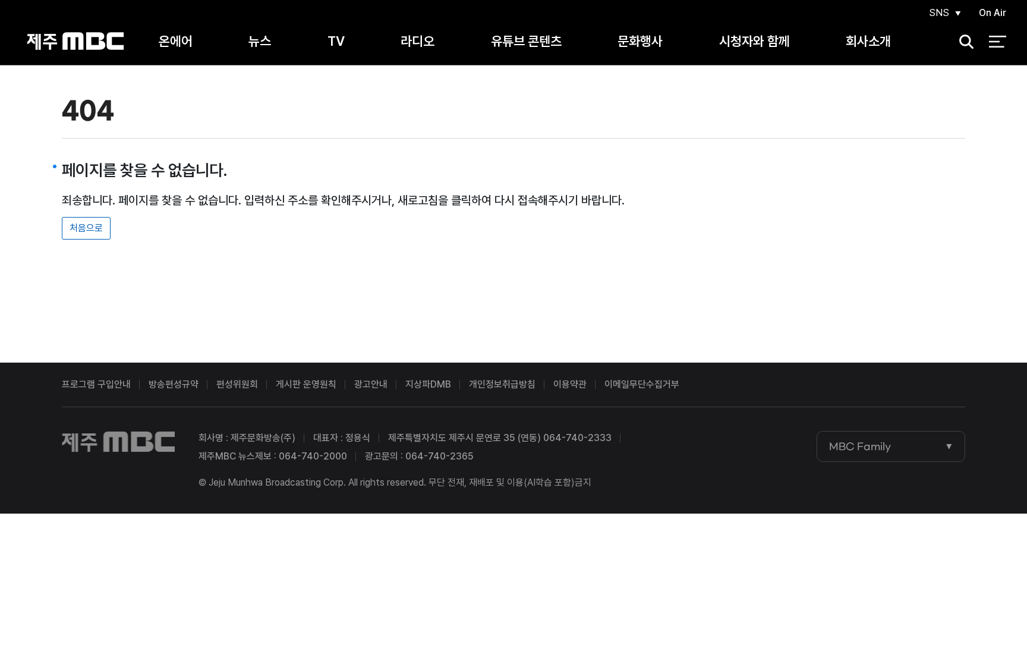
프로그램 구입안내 (96, 384)
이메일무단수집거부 (641, 384)
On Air (992, 12)
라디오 (417, 41)
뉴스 (259, 41)
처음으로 (86, 228)
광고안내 (371, 384)
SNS (939, 12)
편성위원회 (237, 384)
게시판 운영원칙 (306, 384)
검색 (962, 41)
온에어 (176, 41)
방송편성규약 (174, 384)
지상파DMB (428, 384)
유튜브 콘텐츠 (526, 41)
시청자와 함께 (754, 41)
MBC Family (860, 446)
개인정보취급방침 (502, 384)
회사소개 (868, 41)
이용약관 (570, 384)
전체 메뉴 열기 (997, 41)
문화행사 (640, 41)
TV (336, 41)
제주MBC (76, 41)
